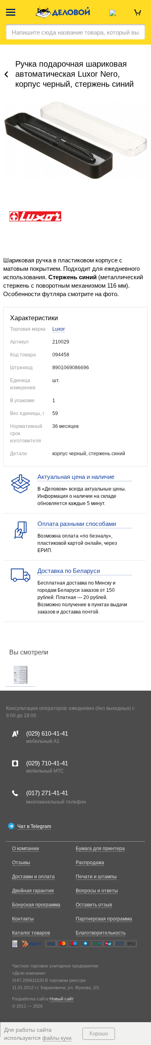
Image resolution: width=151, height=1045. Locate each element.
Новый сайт (62, 998)
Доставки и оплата (33, 876)
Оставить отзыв (94, 905)
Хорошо (98, 1034)
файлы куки (56, 1038)
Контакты (23, 919)
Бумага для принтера (100, 848)
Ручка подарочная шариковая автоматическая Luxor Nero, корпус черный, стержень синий (74, 73)
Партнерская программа (104, 919)
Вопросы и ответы (97, 891)
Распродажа (90, 862)
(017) (47, 792)
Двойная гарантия (33, 891)
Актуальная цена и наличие (75, 476)
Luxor (58, 329)
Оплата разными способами (76, 523)
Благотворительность (101, 933)
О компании (25, 848)
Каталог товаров (31, 933)
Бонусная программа (36, 905)
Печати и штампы (96, 876)
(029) (47, 733)
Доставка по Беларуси (68, 570)
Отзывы (21, 862)
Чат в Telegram (34, 826)
